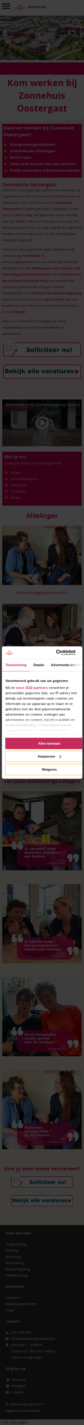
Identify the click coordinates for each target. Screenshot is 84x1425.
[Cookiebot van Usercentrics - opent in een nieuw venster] (58, 652)
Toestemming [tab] (15, 665)
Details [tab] (38, 665)
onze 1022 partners (32, 688)
